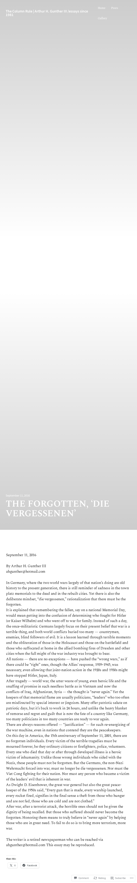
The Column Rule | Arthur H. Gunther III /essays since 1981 (47, 13)
